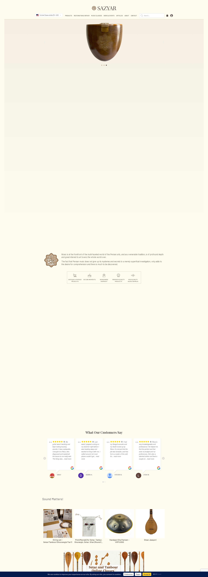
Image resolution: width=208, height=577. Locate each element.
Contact (134, 15)
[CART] (167, 15)
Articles (119, 15)
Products (68, 15)
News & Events (109, 15)
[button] (44, 42)
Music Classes (96, 15)
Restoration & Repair (81, 15)
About (127, 15)
